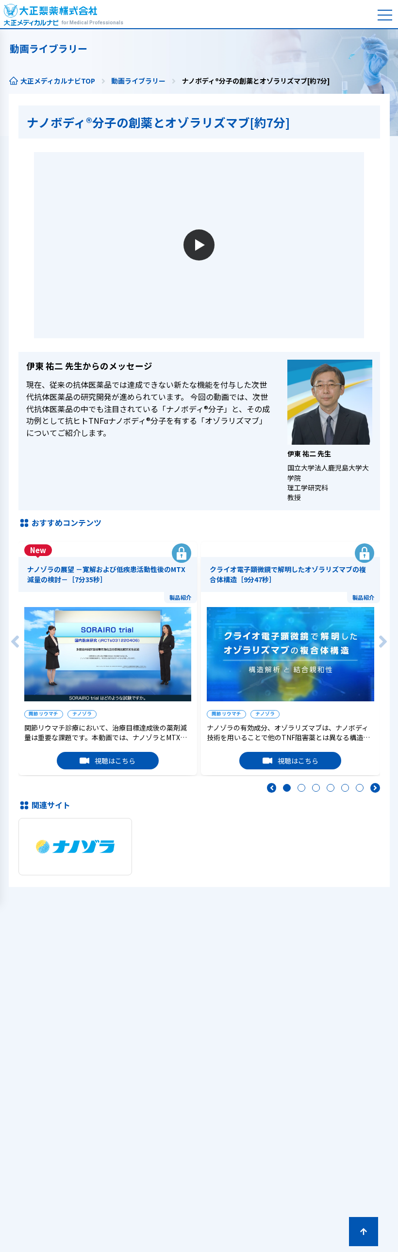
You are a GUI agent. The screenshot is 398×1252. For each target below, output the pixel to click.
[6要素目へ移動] (360, 788)
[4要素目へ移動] (330, 788)
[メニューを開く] (385, 15)
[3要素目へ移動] (316, 788)
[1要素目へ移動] (287, 788)
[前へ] (15, 641)
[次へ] (383, 641)
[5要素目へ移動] (345, 788)
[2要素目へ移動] (301, 788)
